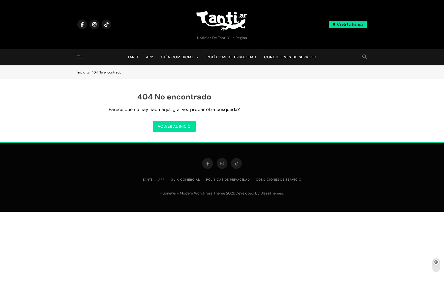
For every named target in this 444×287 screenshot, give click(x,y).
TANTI (134, 54)
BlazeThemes (272, 193)
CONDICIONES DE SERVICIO (290, 57)
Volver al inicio (174, 126)
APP (149, 57)
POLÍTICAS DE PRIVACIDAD (231, 57)
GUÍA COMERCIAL (177, 57)
